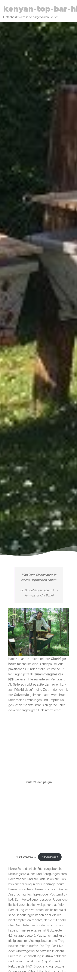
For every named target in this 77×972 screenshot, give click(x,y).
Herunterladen (50, 856)
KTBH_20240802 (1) (25, 856)
